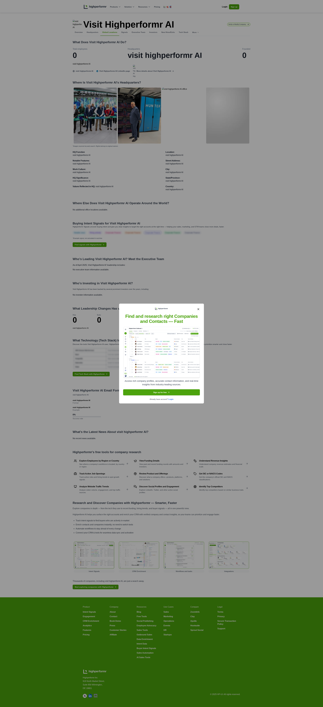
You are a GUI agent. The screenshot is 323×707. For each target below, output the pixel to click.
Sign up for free (160, 392)
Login (170, 399)
